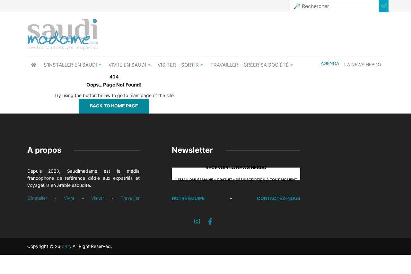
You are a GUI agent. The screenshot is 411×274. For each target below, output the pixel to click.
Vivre (69, 198)
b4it (66, 246)
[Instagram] (197, 221)
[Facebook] (210, 221)
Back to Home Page (114, 105)
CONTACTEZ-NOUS (278, 198)
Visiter (97, 198)
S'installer (37, 198)
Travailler (130, 198)
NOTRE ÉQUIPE (188, 198)
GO (384, 6)
